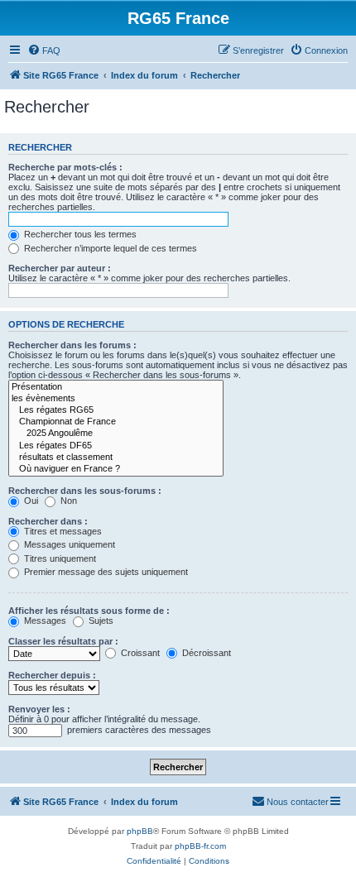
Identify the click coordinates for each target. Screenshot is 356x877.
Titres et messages (62, 531)
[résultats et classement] (116, 457)
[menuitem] (43, 50)
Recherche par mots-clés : (65, 167)
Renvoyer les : (39, 709)
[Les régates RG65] (116, 410)
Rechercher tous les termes (79, 234)
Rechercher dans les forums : (72, 345)
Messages (44, 620)
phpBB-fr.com (200, 846)
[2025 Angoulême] (116, 433)
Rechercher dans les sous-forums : (84, 491)
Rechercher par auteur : (59, 268)
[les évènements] (116, 399)
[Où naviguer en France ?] (116, 469)
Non (67, 501)
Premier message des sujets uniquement (105, 572)
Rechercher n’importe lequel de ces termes (109, 248)
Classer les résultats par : (63, 641)
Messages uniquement (68, 544)
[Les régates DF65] (116, 446)
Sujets (99, 620)
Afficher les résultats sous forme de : (89, 611)
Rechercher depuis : (52, 675)
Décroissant (205, 653)
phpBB (140, 831)
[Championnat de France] (116, 422)
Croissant (139, 653)
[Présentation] (116, 387)
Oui (30, 501)
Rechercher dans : (48, 521)
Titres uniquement (59, 558)
